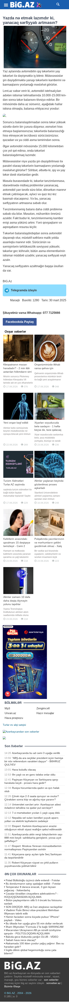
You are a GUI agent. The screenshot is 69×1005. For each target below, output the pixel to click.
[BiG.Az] (26, 4)
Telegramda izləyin (24, 290)
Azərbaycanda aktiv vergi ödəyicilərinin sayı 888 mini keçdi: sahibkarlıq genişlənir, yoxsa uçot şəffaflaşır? (33, 837)
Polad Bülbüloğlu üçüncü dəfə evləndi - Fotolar (33, 880)
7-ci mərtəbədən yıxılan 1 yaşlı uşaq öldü (36, 812)
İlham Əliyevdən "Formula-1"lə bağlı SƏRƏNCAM (34, 926)
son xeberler (51, 979)
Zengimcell (42, 708)
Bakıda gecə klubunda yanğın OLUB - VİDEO (32, 936)
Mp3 (7, 708)
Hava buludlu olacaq (24, 769)
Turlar (6, 724)
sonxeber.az (53, 983)
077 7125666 (51, 312)
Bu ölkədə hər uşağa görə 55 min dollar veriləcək (34, 923)
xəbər (16, 90)
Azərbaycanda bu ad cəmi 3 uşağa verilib (36, 753)
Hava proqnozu (14, 717)
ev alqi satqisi (18, 724)
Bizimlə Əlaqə (12, 986)
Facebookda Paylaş (20, 322)
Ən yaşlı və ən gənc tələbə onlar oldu (33, 774)
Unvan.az (10, 713)
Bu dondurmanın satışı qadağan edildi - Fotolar (33, 883)
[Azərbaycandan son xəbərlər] (21, 731)
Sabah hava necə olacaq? (21, 940)
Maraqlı (15, 300)
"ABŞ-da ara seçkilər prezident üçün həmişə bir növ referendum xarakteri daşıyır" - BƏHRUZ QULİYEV (33, 761)
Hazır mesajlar (45, 713)
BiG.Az (7, 281)
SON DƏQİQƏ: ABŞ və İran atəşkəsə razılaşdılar (34, 906)
